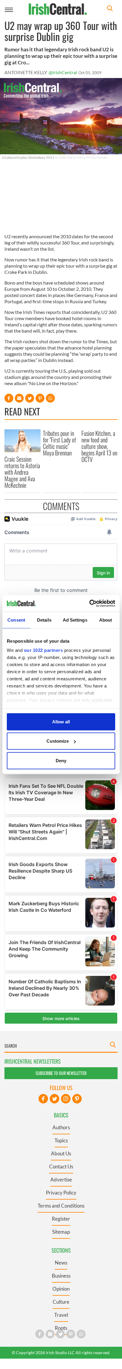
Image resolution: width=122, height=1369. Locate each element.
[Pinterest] (77, 1098)
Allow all (61, 721)
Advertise (61, 1179)
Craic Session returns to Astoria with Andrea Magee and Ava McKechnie (22, 472)
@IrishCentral (63, 72)
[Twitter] (54, 1098)
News (61, 1263)
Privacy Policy (61, 1192)
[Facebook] (43, 1098)
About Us (61, 1153)
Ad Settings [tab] (75, 619)
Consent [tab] (16, 619)
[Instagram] (65, 1098)
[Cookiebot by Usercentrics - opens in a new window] (89, 603)
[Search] (110, 9)
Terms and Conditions (61, 1206)
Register (61, 1219)
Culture (61, 1302)
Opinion (61, 1289)
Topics (61, 1140)
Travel (61, 1315)
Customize (57, 741)
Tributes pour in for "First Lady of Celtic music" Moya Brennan (59, 443)
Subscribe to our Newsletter (61, 1073)
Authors (61, 1127)
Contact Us (61, 1166)
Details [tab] (44, 619)
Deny (61, 760)
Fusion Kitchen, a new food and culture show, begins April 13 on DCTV (99, 446)
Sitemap (61, 1232)
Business (61, 1276)
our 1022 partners (43, 650)
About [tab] (105, 619)
